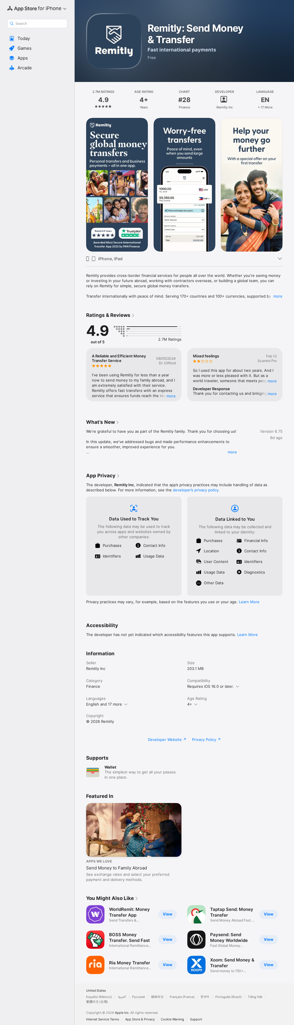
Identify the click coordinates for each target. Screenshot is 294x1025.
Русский (138, 997)
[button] (37, 38)
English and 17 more (104, 704)
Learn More (249, 601)
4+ (189, 704)
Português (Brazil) (228, 997)
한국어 (205, 997)
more (278, 296)
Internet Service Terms (102, 1019)
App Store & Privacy (140, 1019)
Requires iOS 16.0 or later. (210, 686)
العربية (122, 997)
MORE (171, 396)
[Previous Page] (80, 100)
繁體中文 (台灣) (97, 1001)
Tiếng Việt (255, 997)
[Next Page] (288, 100)
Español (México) (99, 997)
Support (196, 1019)
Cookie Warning (172, 1019)
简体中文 (157, 997)
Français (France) (182, 997)
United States (96, 990)
